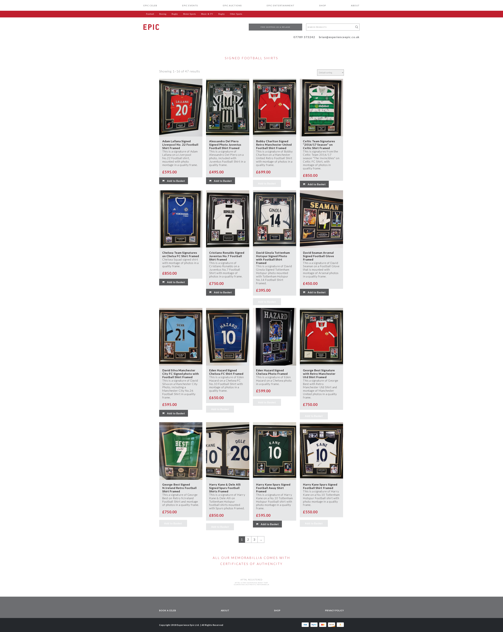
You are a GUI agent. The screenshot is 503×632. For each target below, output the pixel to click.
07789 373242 (304, 37)
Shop (322, 5)
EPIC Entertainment (280, 5)
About (355, 5)
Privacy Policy (334, 610)
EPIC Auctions (232, 5)
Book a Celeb (167, 610)
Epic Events (190, 5)
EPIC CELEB (150, 5)
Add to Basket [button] (176, 180)
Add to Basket (267, 183)
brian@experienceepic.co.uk (339, 37)
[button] (357, 27)
